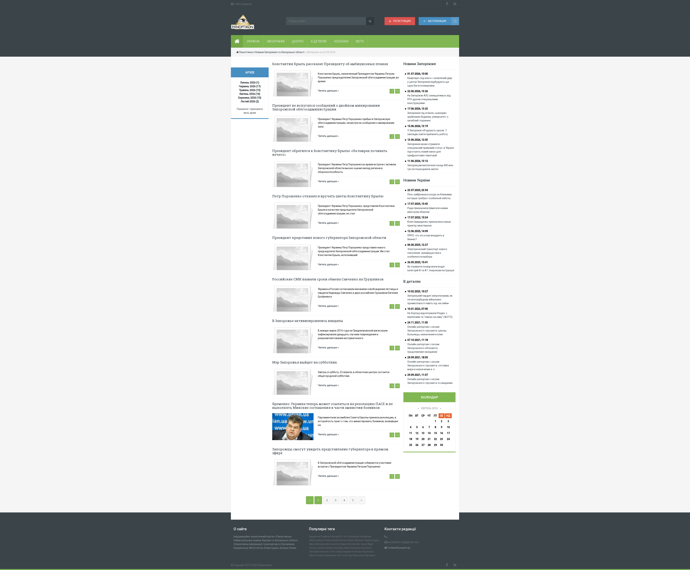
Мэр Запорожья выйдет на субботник (304, 362)
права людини (343, 551)
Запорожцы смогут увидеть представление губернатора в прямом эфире (330, 451)
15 (435, 433)
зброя (370, 544)
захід (363, 544)
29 (435, 445)
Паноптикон (265, 565)
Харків (375, 540)
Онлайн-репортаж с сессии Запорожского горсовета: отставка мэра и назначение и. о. (428, 365)
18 (410, 439)
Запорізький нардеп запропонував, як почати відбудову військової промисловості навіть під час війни (429, 299)
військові (320, 544)
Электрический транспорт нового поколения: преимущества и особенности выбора (427, 253)
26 (416, 445)
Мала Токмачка (326, 540)
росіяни (319, 555)
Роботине (359, 540)
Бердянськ (314, 536)
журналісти (346, 544)
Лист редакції (243, 4)
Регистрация (402, 21)
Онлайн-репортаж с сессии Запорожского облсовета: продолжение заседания (423, 348)
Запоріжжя (353, 536)
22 (435, 439)
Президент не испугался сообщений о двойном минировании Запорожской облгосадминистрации (326, 107)
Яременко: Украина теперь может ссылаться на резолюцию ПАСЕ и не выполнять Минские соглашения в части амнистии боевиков (332, 406)
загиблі (356, 544)
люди (346, 548)
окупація (323, 551)
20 (423, 439)
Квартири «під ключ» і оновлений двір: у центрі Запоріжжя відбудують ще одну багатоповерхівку (430, 82)
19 (416, 439)
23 (441, 439)
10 (448, 427)
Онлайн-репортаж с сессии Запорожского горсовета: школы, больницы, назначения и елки (427, 330)
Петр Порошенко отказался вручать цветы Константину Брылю (327, 196)
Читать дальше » (328, 90)
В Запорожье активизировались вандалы (307, 321)
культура (338, 548)
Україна (368, 540)
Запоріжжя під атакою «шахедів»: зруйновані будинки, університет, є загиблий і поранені (427, 117)
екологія (334, 544)
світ (339, 555)
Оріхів (350, 540)
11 (410, 433)
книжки (329, 548)
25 (410, 445)
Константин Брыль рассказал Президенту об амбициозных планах (330, 64)
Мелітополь (341, 540)
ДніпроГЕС (337, 536)
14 (429, 433)
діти (328, 544)
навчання (366, 548)
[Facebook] (447, 4)
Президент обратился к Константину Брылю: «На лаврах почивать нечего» (329, 153)
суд (350, 555)
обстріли (313, 551)
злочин (313, 548)
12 (416, 433)
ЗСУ (345, 536)
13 (423, 433)
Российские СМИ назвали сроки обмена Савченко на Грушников (327, 279)
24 (448, 439)
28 (429, 445)
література (355, 548)
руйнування (330, 555)
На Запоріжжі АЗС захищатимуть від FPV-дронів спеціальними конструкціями (429, 99)
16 (441, 433)
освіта (332, 551)
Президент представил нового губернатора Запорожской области (329, 237)
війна (312, 544)
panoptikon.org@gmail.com (403, 542)
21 (429, 439)
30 (441, 445)
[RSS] (455, 4)
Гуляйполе (326, 536)
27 (423, 445)
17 (448, 433)
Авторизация (436, 21)
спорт (344, 555)
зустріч (321, 548)
